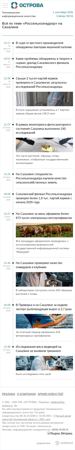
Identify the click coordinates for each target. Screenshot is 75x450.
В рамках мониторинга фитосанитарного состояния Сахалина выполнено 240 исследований (43, 128)
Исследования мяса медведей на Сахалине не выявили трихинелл (38, 348)
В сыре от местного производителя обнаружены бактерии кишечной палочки (44, 45)
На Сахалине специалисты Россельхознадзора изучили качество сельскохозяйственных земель (41, 178)
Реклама (8, 394)
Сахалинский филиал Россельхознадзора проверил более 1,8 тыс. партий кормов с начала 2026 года (44, 198)
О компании (26, 394)
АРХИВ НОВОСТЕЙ (50, 394)
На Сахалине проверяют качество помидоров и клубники (39, 265)
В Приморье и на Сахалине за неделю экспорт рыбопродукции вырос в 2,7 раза (44, 307)
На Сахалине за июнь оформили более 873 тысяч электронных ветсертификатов (44, 215)
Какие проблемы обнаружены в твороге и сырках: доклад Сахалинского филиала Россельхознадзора (44, 63)
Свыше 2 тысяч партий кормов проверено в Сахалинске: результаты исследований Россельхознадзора (41, 82)
